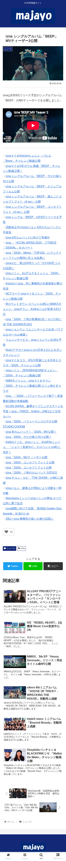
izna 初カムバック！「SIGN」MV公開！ (31, 431)
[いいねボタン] (6, 531)
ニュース (11, 548)
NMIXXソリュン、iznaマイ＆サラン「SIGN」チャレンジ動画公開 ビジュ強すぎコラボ (32, 385)
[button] (59, 510)
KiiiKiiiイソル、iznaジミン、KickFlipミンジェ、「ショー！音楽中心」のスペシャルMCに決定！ (32, 447)
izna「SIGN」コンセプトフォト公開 (29, 467)
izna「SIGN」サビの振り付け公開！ (29, 436)
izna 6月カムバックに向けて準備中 (28, 237)
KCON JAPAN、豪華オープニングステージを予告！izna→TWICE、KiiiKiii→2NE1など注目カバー (33, 411)
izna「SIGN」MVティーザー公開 (26, 457)
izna (23, 548)
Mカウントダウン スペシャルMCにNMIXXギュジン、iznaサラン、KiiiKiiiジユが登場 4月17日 (32, 309)
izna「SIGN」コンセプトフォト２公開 (30, 462)
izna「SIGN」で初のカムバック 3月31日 (31, 472)
